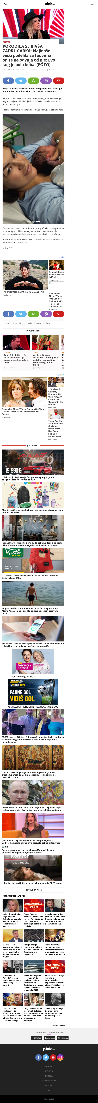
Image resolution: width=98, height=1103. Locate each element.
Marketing (49, 1071)
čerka (47, 323)
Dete (7, 323)
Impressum (49, 1076)
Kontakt (49, 1066)
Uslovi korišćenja (49, 1081)
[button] (7, 169)
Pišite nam (49, 1086)
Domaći (6, 42)
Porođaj (29, 323)
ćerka (38, 323)
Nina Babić (17, 323)
